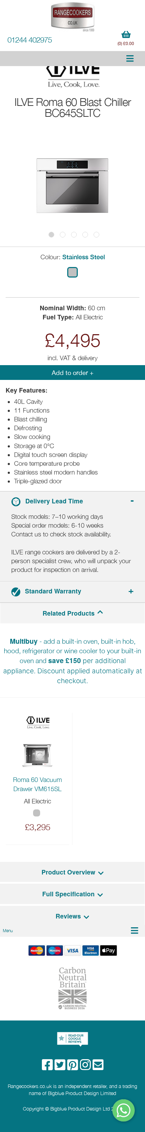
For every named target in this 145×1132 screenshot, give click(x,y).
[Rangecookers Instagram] (86, 1067)
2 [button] (62, 234)
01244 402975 (29, 39)
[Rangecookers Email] (98, 1067)
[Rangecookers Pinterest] (73, 1067)
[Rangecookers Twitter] (61, 1067)
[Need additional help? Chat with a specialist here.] (124, 1110)
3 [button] (73, 234)
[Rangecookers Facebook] (48, 1067)
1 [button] (51, 234)
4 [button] (85, 234)
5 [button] (96, 234)
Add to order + (73, 372)
